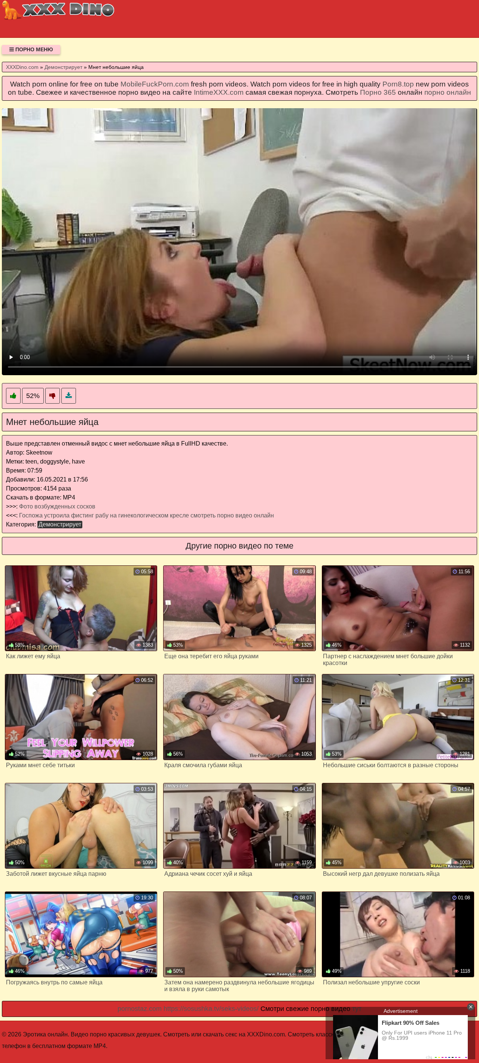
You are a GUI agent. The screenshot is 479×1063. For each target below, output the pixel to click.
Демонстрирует (60, 524)
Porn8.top (398, 84)
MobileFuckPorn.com (154, 84)
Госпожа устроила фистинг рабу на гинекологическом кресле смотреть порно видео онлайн (146, 515)
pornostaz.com (140, 1008)
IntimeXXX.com (219, 92)
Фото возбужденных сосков (57, 506)
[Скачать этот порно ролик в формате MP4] (68, 396)
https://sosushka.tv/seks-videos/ (211, 1008)
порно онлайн (447, 92)
